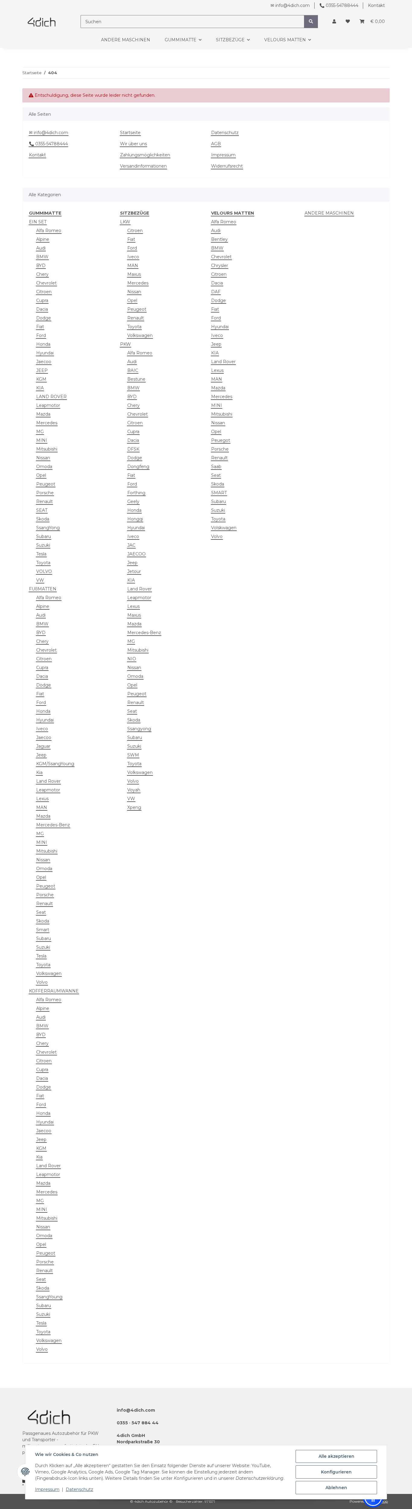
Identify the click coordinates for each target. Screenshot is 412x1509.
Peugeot (45, 484)
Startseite (130, 132)
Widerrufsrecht (227, 166)
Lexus (42, 798)
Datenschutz (79, 1489)
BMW (42, 256)
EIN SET (37, 222)
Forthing (136, 492)
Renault (44, 501)
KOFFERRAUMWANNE (54, 991)
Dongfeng (138, 466)
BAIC (132, 370)
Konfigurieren (336, 1472)
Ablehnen (336, 1487)
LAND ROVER (51, 396)
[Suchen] (311, 21)
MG (40, 431)
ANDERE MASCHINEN (329, 213)
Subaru (43, 536)
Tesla (41, 554)
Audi (41, 248)
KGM (41, 379)
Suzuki (43, 545)
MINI (41, 440)
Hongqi (135, 519)
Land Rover (48, 781)
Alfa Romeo (48, 230)
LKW (125, 222)
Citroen (44, 291)
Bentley (219, 239)
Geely (133, 501)
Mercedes (46, 423)
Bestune (136, 379)
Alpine (42, 239)
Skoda (42, 519)
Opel (41, 475)
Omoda (44, 466)
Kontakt (376, 5)
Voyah (133, 790)
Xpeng (134, 807)
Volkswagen (49, 973)
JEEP (42, 370)
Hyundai (45, 353)
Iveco (42, 728)
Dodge (43, 318)
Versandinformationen (143, 166)
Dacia (42, 309)
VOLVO (44, 571)
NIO (131, 659)
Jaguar (43, 746)
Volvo (42, 982)
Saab (216, 466)
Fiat (40, 326)
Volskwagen (223, 527)
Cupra (42, 300)
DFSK (133, 449)
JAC (131, 545)
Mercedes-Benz (53, 825)
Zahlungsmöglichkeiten (145, 155)
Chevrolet (46, 283)
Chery (42, 274)
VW (40, 580)
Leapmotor (48, 405)
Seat (41, 912)
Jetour (134, 571)
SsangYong (48, 527)
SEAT (41, 510)
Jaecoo (43, 361)
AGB (216, 143)
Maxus (134, 274)
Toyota (43, 562)
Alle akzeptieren (336, 1456)
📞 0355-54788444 (338, 5)
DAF (215, 291)
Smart (42, 929)
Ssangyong (139, 728)
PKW (125, 344)
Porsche (45, 492)
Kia (39, 772)
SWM (133, 755)
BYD (41, 265)
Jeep (41, 755)
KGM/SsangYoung (55, 763)
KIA (40, 388)
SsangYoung (49, 1297)
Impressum (47, 1489)
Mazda (43, 414)
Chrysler (219, 265)
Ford (41, 335)
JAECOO (136, 554)
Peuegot (220, 440)
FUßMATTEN (42, 589)
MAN (41, 807)
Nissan (43, 458)
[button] (334, 21)
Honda (43, 344)
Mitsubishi (46, 449)
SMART (219, 492)
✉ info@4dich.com (290, 5)
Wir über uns (133, 143)
